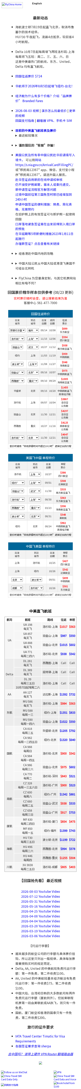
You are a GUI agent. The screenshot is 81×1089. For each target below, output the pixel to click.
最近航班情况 (28, 135)
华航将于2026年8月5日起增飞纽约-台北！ (44, 86)
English (37, 3)
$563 (63, 497)
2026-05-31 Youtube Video (40, 901)
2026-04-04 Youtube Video (40, 921)
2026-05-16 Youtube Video (40, 906)
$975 (64, 370)
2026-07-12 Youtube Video (40, 896)
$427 (65, 561)
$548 (63, 514)
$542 (65, 569)
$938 (64, 345)
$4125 (64, 422)
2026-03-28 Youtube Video (40, 926)
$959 (64, 353)
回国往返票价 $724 (28, 76)
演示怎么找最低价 (54, 110)
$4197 (64, 410)
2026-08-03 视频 (27, 110)
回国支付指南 (24, 120)
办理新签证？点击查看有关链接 (37, 243)
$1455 (64, 387)
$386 (63, 472)
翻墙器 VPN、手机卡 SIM (54, 120)
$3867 (64, 399)
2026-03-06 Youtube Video (40, 936)
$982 (63, 522)
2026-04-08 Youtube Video (40, 916)
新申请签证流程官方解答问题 (35, 189)
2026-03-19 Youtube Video (40, 931)
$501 (65, 586)
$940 (64, 362)
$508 (63, 480)
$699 (65, 578)
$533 (63, 489)
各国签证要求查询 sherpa (33, 1046)
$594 (64, 337)
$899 (64, 328)
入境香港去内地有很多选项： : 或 (45, 253)
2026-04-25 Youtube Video (40, 911)
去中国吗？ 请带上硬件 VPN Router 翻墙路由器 (40, 1054)
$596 (63, 506)
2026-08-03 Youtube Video (40, 891)
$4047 (64, 434)
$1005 (64, 379)
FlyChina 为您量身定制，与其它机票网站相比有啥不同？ (45, 280)
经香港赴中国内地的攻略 (36, 253)
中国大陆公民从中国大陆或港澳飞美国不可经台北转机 (45, 265)
